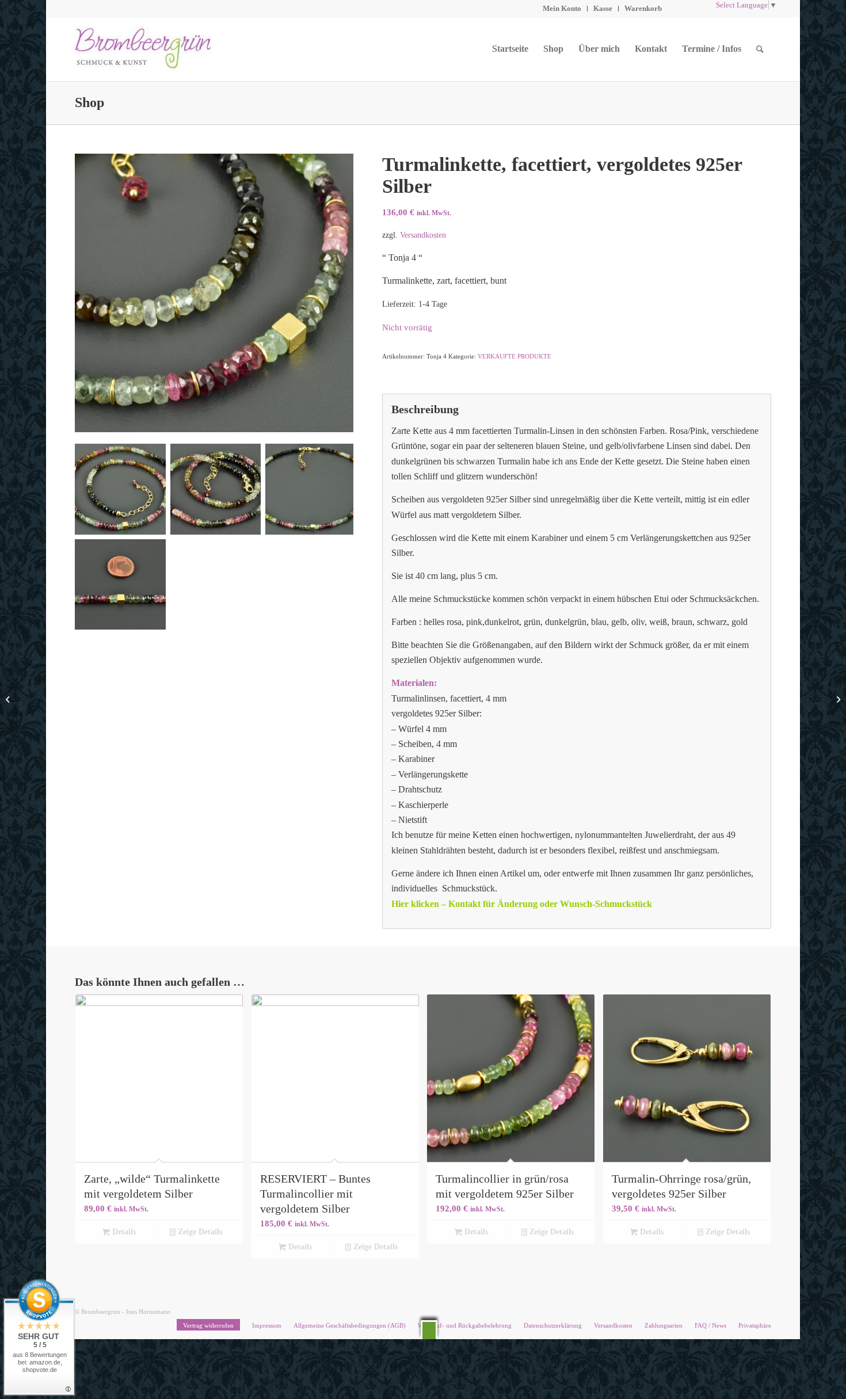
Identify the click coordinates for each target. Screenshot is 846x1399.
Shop (89, 102)
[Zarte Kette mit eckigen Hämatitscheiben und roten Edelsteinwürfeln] (9, 699)
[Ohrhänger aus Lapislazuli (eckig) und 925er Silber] (837, 699)
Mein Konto (562, 8)
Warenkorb (643, 8)
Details (123, 1232)
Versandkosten (423, 234)
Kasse (602, 8)
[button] (429, 1329)
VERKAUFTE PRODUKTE (514, 356)
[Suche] (760, 49)
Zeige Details (199, 1232)
